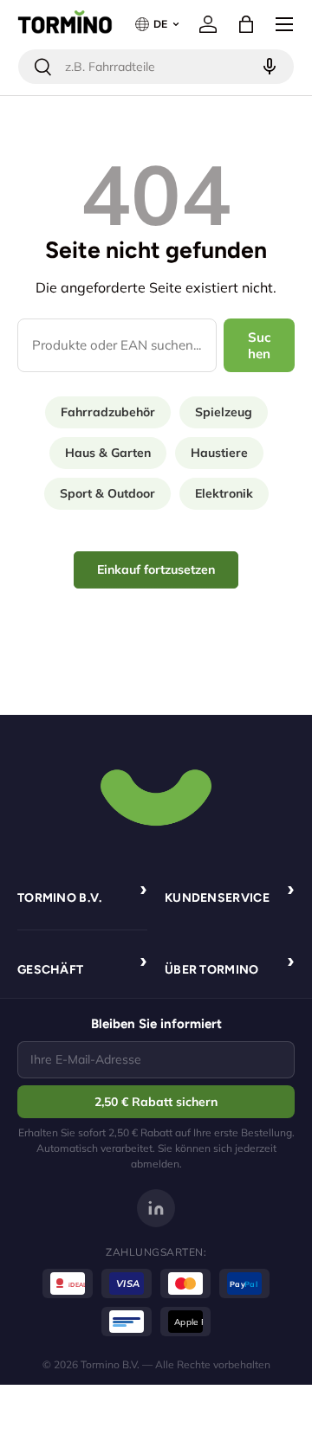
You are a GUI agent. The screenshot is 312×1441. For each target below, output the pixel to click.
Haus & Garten (108, 452)
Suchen (259, 345)
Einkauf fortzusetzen (156, 569)
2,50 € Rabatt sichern (156, 1102)
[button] (246, 24)
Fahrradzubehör (108, 412)
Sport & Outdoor (107, 493)
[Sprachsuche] (267, 67)
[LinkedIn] (156, 1208)
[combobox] (156, 66)
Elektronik (224, 493)
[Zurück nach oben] (156, 795)
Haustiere (219, 452)
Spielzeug (223, 412)
